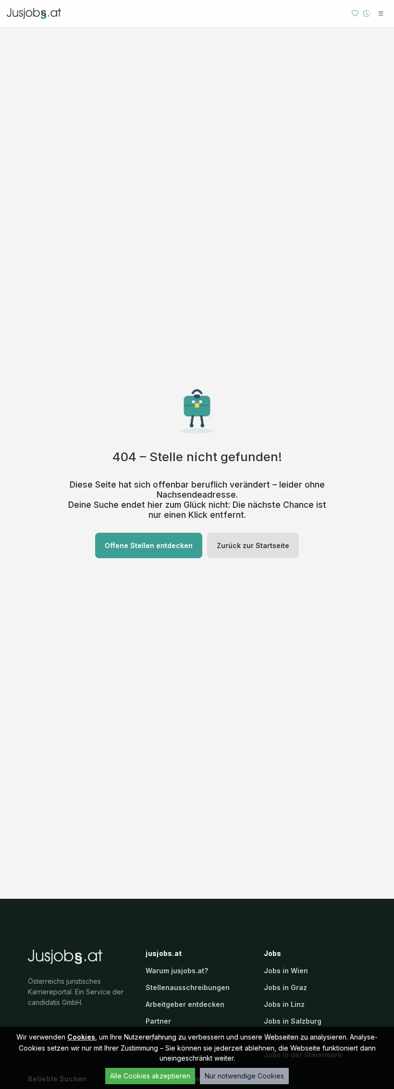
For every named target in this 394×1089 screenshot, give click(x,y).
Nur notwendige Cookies (244, 1076)
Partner (158, 1021)
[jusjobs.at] (36, 13)
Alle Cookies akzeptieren (150, 1076)
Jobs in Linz (284, 1004)
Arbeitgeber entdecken (185, 1004)
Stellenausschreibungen (188, 987)
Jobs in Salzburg (292, 1021)
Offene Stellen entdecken (149, 545)
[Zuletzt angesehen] (366, 13)
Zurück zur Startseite (253, 545)
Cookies (81, 1037)
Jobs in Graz (285, 987)
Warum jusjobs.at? (177, 971)
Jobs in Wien (286, 971)
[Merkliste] (355, 13)
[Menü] (381, 13)
